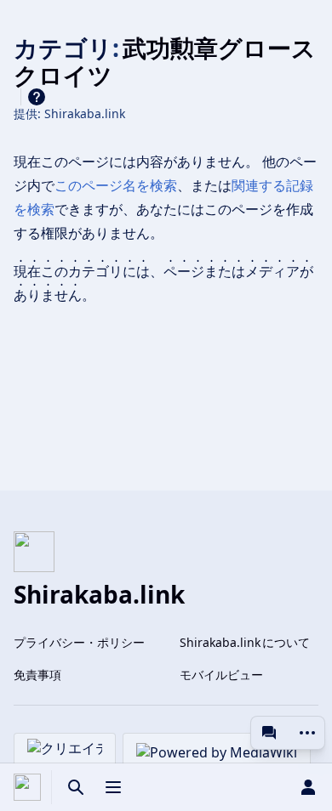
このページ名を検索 (115, 185)
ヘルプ (36, 96)
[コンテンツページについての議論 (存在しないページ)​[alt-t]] (269, 733)
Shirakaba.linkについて (245, 642)
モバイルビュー (221, 674)
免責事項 (37, 674)
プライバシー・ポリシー (79, 642)
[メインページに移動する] (27, 787)
